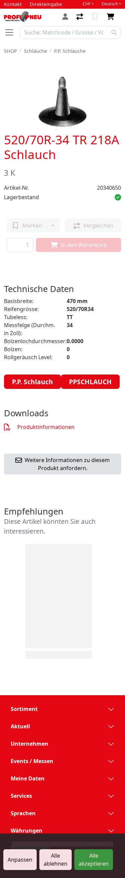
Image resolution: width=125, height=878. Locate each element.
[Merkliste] (95, 16)
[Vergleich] (80, 16)
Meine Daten (28, 778)
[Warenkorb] (112, 16)
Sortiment (24, 709)
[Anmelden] (65, 16)
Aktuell (20, 726)
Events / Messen (32, 761)
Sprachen (23, 813)
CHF (87, 4)
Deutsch (110, 4)
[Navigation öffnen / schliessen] (12, 32)
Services (21, 795)
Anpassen (20, 859)
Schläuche (35, 51)
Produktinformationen (45, 427)
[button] (118, 197)
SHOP (10, 51)
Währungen (26, 830)
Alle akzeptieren (94, 859)
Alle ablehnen (55, 859)
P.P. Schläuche (70, 51)
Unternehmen (29, 743)
